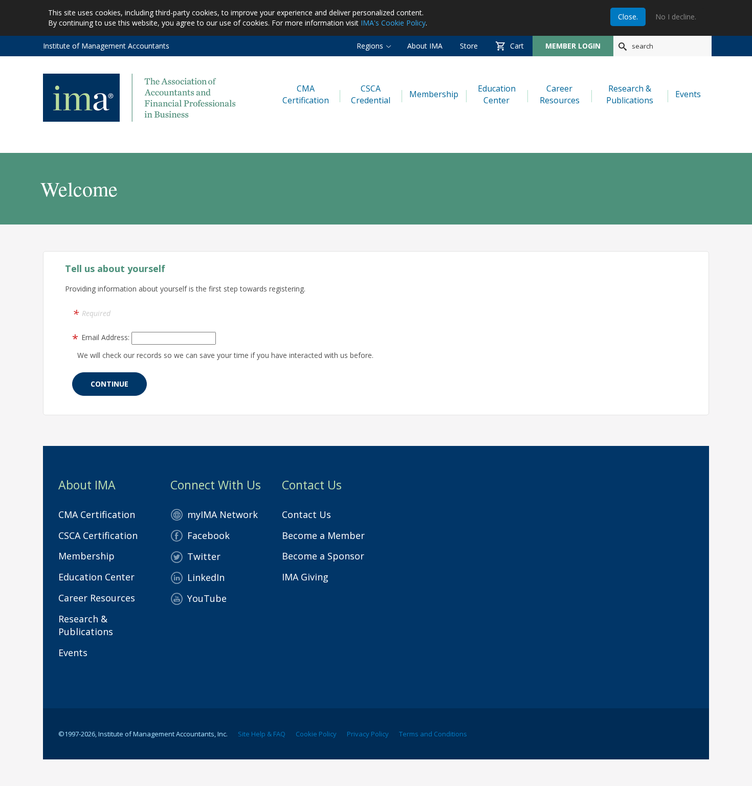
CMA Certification (96, 514)
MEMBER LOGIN (573, 46)
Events (72, 652)
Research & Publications (85, 625)
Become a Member (323, 535)
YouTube (207, 598)
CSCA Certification (98, 535)
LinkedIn (206, 577)
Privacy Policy (368, 733)
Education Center (96, 577)
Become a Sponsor (323, 556)
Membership (86, 556)
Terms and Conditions (433, 733)
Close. (628, 16)
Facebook (208, 535)
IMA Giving (305, 577)
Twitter (203, 556)
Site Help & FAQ (261, 733)
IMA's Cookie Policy (393, 23)
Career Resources (96, 598)
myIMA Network (222, 514)
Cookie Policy (316, 733)
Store (469, 46)
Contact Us (306, 514)
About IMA (425, 46)
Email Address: (105, 337)
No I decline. (675, 16)
